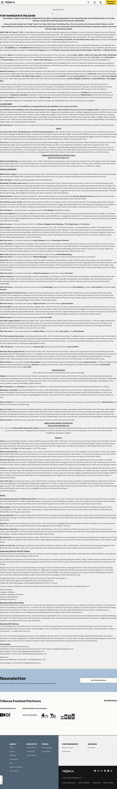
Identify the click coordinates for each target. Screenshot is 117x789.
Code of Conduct (108, 783)
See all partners (110, 700)
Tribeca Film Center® (68, 783)
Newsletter (13, 755)
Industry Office (31, 747)
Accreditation (31, 751)
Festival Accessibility (16, 767)
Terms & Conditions (84, 783)
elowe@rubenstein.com (36, 659)
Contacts (12, 751)
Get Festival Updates (98, 680)
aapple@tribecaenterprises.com (32, 651)
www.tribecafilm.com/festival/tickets (91, 554)
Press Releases (46, 751)
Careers (12, 747)
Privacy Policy (97, 783)
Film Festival (91, 747)
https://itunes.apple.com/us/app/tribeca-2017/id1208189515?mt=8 (29, 581)
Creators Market (31, 755)
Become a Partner (67, 747)
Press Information (47, 747)
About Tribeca (14, 771)
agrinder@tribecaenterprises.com (35, 654)
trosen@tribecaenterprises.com (62, 649)
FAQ (11, 763)
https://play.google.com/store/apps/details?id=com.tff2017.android (33, 583)
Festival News (14, 759)
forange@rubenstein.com (32, 663)
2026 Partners (66, 751)
